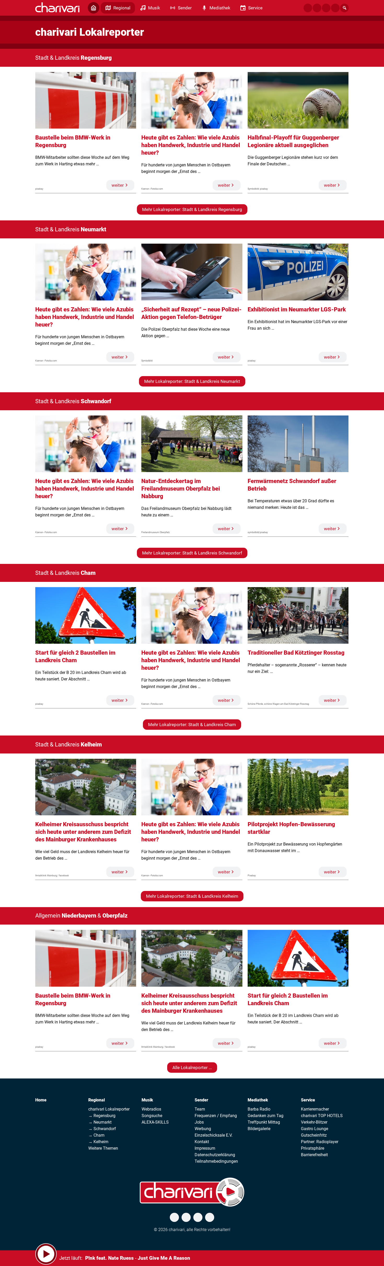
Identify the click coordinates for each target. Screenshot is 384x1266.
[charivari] (57, 7)
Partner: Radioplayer (319, 1141)
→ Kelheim (98, 1141)
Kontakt (202, 1141)
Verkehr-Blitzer (314, 1122)
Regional (96, 1100)
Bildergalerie (259, 1128)
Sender (201, 1100)
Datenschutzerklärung (215, 1154)
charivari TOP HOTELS (322, 1115)
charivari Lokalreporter (109, 1109)
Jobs (199, 1122)
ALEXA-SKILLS (155, 1122)
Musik (147, 1100)
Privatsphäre (312, 1148)
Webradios (151, 1109)
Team (200, 1109)
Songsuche (152, 1115)
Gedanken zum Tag (265, 1115)
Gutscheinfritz (314, 1135)
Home (40, 1100)
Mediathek (258, 1100)
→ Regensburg (101, 1115)
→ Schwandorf (102, 1128)
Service (308, 1100)
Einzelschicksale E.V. (213, 1135)
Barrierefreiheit (314, 1154)
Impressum (205, 1148)
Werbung (203, 1128)
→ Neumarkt (100, 1122)
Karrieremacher (315, 1109)
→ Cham (96, 1135)
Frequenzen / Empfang (216, 1115)
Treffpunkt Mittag (264, 1122)
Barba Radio (259, 1109)
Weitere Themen (103, 1148)
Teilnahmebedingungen (216, 1161)
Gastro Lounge (314, 1128)
